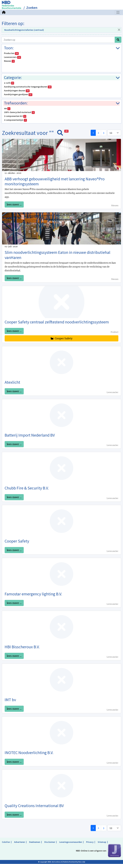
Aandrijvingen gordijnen (17, 94)
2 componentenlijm (15, 119)
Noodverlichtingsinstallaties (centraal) (24, 29)
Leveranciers (12, 57)
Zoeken (31, 7)
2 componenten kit (14, 116)
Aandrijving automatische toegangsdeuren (27, 86)
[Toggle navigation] (118, 12)
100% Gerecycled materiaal (19, 112)
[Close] (119, 29)
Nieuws (9, 60)
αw (6, 108)
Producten (11, 53)
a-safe (8, 82)
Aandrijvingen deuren (16, 90)
